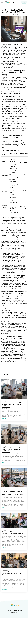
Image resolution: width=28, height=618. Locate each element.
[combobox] (17, 2)
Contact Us (14, 612)
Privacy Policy (21, 610)
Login (24, 2)
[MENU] (2, 2)
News (15, 610)
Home (4, 610)
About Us (10, 610)
